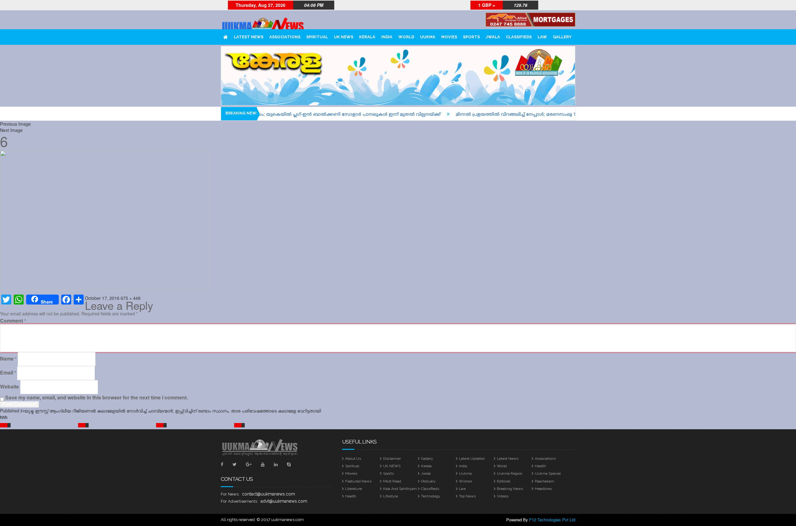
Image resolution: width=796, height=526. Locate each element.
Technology (430, 496)
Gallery (562, 37)
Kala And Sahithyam (400, 488)
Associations (284, 37)
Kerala (367, 37)
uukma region (509, 473)
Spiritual (317, 37)
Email (8, 372)
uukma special (548, 473)
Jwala (493, 37)
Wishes (465, 481)
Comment (13, 320)
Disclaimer (392, 458)
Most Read (392, 481)
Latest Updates (472, 458)
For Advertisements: (239, 501)
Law (542, 37)
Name (8, 358)
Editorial (503, 481)
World (406, 37)
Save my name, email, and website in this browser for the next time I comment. (96, 397)
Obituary (428, 481)
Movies (449, 37)
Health (540, 466)
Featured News (358, 481)
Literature (353, 488)
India (386, 37)
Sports (471, 37)
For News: (230, 494)
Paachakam (544, 481)
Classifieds (519, 37)
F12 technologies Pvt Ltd (552, 520)
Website (9, 386)
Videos (502, 496)
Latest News (248, 37)
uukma (427, 37)
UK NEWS (343, 37)
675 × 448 (131, 298)
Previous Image (15, 124)
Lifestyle (390, 496)
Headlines (543, 488)
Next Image (11, 130)
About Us (353, 458)
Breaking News (510, 488)
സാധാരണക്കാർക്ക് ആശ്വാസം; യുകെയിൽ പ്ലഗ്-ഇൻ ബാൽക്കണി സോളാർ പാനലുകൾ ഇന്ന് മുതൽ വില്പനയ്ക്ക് (292, 114)
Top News (467, 496)
